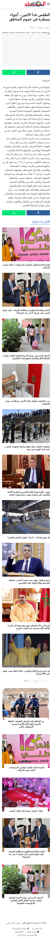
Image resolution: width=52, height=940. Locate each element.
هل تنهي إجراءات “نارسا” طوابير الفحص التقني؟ (28, 537)
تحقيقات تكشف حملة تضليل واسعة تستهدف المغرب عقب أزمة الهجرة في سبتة (27, 448)
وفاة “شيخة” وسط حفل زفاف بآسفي (26, 810)
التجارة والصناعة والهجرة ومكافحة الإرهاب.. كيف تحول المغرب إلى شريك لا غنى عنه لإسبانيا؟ (26, 311)
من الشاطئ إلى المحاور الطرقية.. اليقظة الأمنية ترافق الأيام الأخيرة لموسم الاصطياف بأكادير (26, 724)
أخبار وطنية (26, 761)
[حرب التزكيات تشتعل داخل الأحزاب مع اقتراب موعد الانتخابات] (26, 381)
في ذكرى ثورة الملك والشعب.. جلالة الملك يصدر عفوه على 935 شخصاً (26, 672)
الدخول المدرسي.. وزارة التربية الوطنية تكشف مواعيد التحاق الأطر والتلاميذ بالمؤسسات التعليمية (26, 357)
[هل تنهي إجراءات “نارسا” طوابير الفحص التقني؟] (26, 517)
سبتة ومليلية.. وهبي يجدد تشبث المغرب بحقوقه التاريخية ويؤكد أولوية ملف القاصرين (29, 581)
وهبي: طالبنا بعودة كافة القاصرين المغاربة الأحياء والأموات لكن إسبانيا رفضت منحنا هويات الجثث (28, 493)
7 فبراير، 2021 (44, 27)
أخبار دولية (26, 845)
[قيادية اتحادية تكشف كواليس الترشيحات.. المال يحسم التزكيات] (26, 244)
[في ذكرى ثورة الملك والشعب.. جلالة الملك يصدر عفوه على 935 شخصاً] (26, 650)
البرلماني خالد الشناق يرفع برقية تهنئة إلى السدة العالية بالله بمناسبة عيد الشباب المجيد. (29, 627)
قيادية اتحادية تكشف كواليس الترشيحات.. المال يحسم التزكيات (26, 266)
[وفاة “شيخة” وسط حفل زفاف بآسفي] (26, 794)
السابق (44, 680)
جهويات (26, 805)
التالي (36, 680)
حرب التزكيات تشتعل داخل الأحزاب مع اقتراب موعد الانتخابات (27, 402)
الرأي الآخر (26, 923)
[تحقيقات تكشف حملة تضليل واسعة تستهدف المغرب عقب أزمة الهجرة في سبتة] (26, 426)
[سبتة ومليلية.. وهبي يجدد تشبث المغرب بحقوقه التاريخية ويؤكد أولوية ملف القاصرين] (26, 560)
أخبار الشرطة (26, 715)
